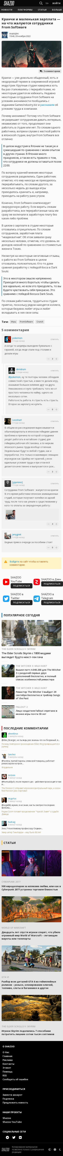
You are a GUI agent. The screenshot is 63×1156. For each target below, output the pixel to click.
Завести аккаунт (12, 1094)
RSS (5, 1075)
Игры (13, 321)
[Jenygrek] (8, 536)
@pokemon (14, 377)
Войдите (14, 561)
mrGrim (11, 775)
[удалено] (17, 482)
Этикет (7, 1067)
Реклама (8, 1059)
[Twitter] (14, 1137)
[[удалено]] (8, 483)
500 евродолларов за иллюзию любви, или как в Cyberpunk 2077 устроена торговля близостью (31, 888)
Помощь (7, 1071)
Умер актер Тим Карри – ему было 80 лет (21, 832)
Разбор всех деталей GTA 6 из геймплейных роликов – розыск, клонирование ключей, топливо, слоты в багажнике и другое (29, 985)
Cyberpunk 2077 (11, 881)
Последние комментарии (26, 728)
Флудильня (7, 767)
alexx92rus (13, 733)
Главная (7, 1056)
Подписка (8, 1098)
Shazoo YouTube (12, 1121)
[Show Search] (40, 3)
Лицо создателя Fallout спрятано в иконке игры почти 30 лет (36, 712)
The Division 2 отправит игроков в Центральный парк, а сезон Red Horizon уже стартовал (31, 789)
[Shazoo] (9, 3)
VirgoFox (12, 798)
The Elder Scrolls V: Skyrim (18, 649)
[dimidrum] (11, 370)
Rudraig (11, 822)
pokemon (17, 338)
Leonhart (17, 419)
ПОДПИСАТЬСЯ (21, 585)
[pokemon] (8, 339)
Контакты (8, 1063)
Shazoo (7, 1118)
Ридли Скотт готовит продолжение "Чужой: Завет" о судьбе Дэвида (30, 813)
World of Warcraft (14, 927)
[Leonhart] (8, 421)
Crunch (40, 321)
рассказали (47, 105)
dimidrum (21, 369)
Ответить (55, 339)
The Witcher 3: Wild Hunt (31, 665)
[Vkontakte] (20, 1137)
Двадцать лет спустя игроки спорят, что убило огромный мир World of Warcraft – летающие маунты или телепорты (31, 935)
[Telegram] (7, 1137)
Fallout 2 (22, 706)
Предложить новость (15, 1102)
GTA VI (5, 977)
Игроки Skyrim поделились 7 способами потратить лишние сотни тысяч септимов (28, 1032)
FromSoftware (26, 321)
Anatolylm (14, 33)
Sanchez (12, 754)
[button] (7, 9)
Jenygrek (16, 534)
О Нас (6, 1052)
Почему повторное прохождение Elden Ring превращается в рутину (30, 745)
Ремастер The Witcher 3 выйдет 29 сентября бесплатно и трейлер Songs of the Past (38, 695)
